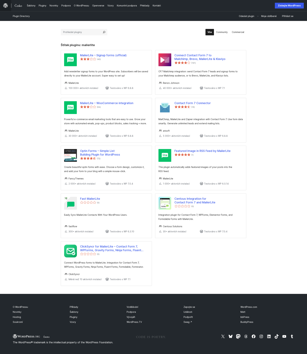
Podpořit (188, 317)
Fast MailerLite (90, 198)
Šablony (74, 312)
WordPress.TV (134, 322)
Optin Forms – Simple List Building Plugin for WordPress (100, 152)
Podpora (131, 312)
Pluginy (73, 317)
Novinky (17, 312)
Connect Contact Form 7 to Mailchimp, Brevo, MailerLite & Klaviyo (199, 57)
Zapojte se (189, 307)
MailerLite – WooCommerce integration (106, 103)
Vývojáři (131, 317)
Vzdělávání (132, 307)
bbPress (244, 317)
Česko (46, 337)
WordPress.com (248, 307)
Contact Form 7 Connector (192, 103)
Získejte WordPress (289, 5)
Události (188, 312)
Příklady (74, 307)
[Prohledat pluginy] (104, 32)
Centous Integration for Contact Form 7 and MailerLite (194, 200)
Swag (188, 322)
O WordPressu (20, 307)
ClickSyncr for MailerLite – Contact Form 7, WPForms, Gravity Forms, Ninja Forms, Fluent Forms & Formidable (110, 248)
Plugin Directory (21, 16)
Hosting (17, 317)
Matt (242, 312)
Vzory (73, 322)
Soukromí (18, 322)
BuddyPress (246, 322)
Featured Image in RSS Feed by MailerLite (202, 151)
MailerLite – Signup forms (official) (103, 55)
